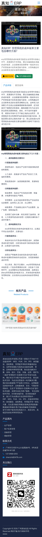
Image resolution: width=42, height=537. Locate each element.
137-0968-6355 (24, 76)
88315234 (9, 76)
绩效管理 (7, 436)
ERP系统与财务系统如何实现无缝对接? (21, 327)
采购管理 (7, 432)
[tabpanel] (21, 184)
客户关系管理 (9, 429)
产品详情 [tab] (7, 85)
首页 (16, 13)
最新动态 (21, 9)
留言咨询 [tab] (19, 85)
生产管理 (7, 425)
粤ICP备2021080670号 (20, 531)
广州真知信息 (23, 528)
